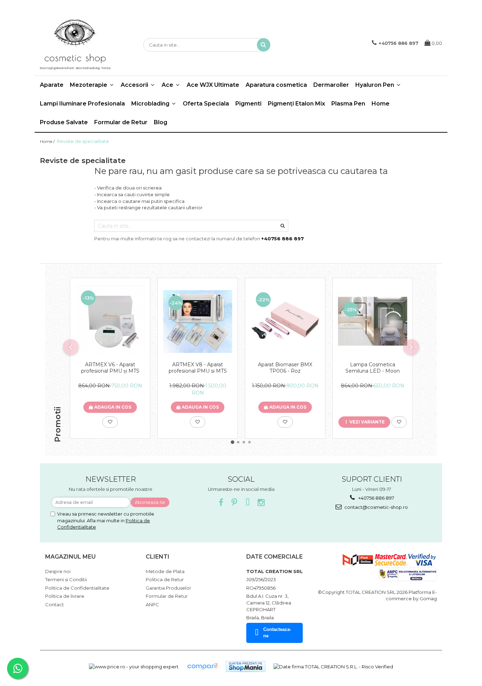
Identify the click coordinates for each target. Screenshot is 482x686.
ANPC (152, 604)
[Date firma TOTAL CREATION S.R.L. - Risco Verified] (333, 666)
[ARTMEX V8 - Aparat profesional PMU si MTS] (197, 321)
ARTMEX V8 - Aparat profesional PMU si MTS (198, 367)
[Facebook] (221, 503)
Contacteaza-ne (277, 633)
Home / (48, 141)
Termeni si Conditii (66, 579)
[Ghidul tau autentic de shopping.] (202, 666)
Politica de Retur (165, 579)
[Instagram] (261, 503)
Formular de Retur (120, 122)
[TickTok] (248, 503)
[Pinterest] (234, 503)
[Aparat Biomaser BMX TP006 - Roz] (285, 321)
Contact (54, 604)
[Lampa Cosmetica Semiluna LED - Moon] (372, 321)
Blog (160, 122)
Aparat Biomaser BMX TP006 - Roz (285, 367)
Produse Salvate (64, 122)
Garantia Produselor (168, 588)
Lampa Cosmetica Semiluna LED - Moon (372, 367)
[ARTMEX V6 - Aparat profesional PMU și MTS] (110, 321)
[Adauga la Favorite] (110, 422)
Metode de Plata (165, 571)
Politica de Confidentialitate (77, 588)
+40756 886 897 (375, 498)
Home (381, 103)
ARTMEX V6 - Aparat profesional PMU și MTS (110, 367)
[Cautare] (263, 45)
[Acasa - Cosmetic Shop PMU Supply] (75, 44)
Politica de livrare (64, 596)
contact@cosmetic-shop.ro (375, 507)
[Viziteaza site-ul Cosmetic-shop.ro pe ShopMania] (245, 666)
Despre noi (58, 571)
